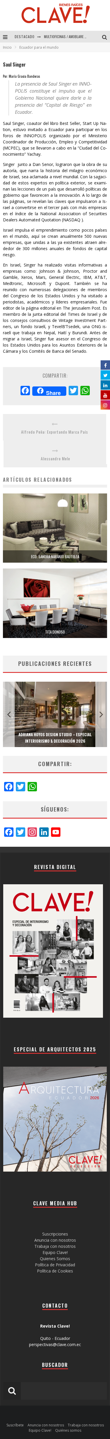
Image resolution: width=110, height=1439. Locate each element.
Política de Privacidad (55, 1264)
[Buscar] (106, 36)
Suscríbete (15, 1425)
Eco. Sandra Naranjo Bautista (55, 556)
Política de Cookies (55, 1271)
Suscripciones (55, 1234)
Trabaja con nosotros (55, 1246)
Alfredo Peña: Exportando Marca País (54, 432)
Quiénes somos (68, 1430)
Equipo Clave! (55, 1252)
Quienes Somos (55, 1258)
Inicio (7, 47)
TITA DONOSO (55, 632)
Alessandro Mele (55, 458)
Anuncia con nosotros (55, 1240)
